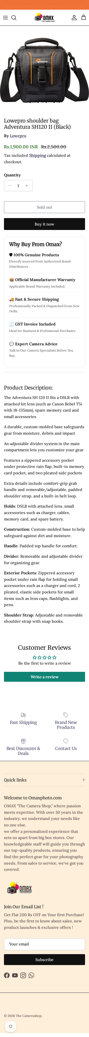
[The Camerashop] (44, 17)
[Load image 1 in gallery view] (44, 70)
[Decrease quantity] (8, 185)
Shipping (37, 155)
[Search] (16, 17)
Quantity (12, 174)
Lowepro (18, 135)
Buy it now (44, 224)
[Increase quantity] (28, 185)
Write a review (45, 676)
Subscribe (44, 959)
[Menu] (5, 17)
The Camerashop (29, 1016)
